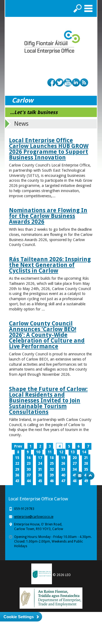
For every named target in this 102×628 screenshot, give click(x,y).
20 (74, 458)
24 (40, 463)
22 (17, 463)
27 (74, 463)
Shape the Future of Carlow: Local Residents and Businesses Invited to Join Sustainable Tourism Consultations (48, 400)
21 (86, 458)
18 (52, 458)
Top (90, 476)
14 (84, 452)
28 (86, 463)
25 (52, 463)
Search (77, 8)
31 (40, 469)
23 (28, 463)
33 (63, 469)
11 (50, 452)
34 (74, 469)
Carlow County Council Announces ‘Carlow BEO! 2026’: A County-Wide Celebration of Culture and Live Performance (47, 335)
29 (17, 469)
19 (63, 458)
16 (28, 458)
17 (40, 458)
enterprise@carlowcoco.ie (33, 517)
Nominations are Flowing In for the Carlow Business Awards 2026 (48, 216)
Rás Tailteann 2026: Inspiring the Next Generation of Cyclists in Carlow (50, 265)
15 (17, 458)
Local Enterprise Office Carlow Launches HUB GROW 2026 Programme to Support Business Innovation (48, 149)
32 (52, 469)
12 (61, 452)
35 (86, 469)
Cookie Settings (19, 616)
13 (73, 452)
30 (28, 469)
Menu (88, 8)
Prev (18, 446)
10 (38, 452)
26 (63, 463)
